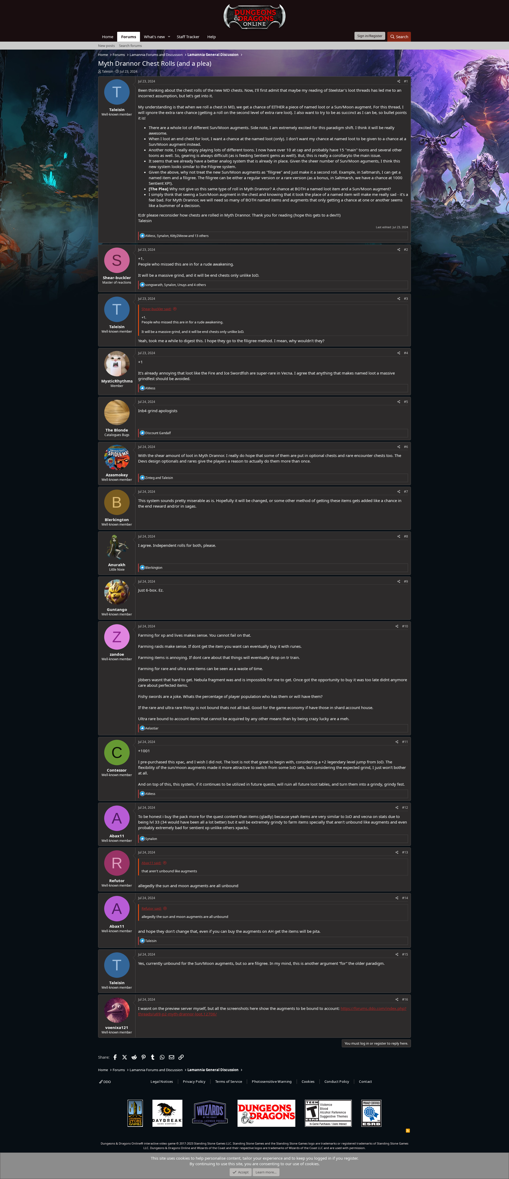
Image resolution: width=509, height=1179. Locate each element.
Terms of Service (228, 1081)
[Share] (399, 81)
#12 (405, 807)
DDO (107, 1081)
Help (211, 36)
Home (107, 36)
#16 (405, 999)
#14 (405, 898)
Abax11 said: (151, 862)
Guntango (117, 609)
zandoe (117, 654)
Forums (128, 36)
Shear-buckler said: (156, 308)
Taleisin (107, 71)
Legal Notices (162, 1081)
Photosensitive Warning (272, 1081)
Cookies (308, 1081)
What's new (154, 36)
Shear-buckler (117, 277)
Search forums (130, 45)
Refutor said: (151, 908)
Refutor (117, 880)
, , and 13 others (177, 236)
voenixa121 (116, 1027)
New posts (106, 45)
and (159, 478)
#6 (406, 447)
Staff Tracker (188, 36)
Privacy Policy (194, 1081)
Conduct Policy (336, 1081)
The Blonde (117, 430)
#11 (405, 742)
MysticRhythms (117, 381)
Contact (365, 1081)
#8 (406, 536)
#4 (406, 353)
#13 (405, 852)
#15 (405, 954)
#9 (406, 581)
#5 (406, 401)
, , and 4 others (175, 285)
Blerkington (117, 519)
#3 (406, 298)
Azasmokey (117, 474)
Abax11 (116, 835)
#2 (406, 249)
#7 (406, 491)
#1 (406, 81)
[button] (169, 37)
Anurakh (116, 564)
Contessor (117, 770)
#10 (405, 626)
